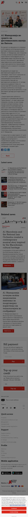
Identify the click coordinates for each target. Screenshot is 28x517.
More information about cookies (17, 505)
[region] (14, 506)
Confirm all (14, 508)
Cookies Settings (14, 512)
